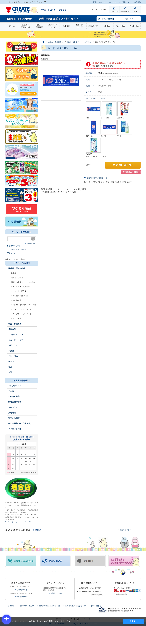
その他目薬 (17, 300)
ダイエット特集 (14, 429)
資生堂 (23, 249)
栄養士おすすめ (14, 402)
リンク (76, 621)
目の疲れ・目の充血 (20, 296)
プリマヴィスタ (13, 249)
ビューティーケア (79, 26)
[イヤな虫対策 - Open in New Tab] (21, 136)
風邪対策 (12, 413)
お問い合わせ (96, 606)
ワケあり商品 (14, 396)
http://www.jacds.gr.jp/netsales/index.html (18, 522)
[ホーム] (43, 42)
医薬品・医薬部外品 (25, 26)
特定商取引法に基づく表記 (49, 606)
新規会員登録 (22, 596)
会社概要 (11, 606)
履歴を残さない (125, 530)
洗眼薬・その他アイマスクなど (25, 305)
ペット (11, 361)
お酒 (10, 372)
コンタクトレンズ (52, 26)
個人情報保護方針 (27, 606)
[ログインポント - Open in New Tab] (21, 181)
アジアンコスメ (14, 386)
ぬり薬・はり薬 (17, 278)
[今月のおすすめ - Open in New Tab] (21, 74)
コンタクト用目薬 (19, 291)
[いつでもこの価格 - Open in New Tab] (21, 59)
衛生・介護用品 (39, 26)
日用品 (106, 26)
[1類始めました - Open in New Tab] (21, 195)
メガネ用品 (17, 318)
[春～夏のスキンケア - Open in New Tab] (21, 121)
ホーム (12, 26)
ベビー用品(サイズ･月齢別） (20, 423)
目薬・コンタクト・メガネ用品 (23, 282)
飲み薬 (13, 273)
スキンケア (13, 407)
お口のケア (93, 26)
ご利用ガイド (22, 590)
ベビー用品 (120, 26)
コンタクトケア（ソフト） (23, 309)
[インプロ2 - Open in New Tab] (21, 89)
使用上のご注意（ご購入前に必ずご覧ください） (112, 64)
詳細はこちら (56, 593)
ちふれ (11, 391)
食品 (10, 367)
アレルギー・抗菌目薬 (21, 287)
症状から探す (14, 418)
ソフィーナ (11, 253)
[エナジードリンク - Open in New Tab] (21, 167)
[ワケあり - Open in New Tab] (21, 209)
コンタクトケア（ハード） (23, 314)
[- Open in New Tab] (21, 152)
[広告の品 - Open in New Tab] (21, 46)
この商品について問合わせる (98, 178)
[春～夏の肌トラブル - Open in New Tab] (21, 105)
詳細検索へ (31, 243)
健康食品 (66, 26)
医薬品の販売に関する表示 (75, 606)
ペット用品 (133, 26)
